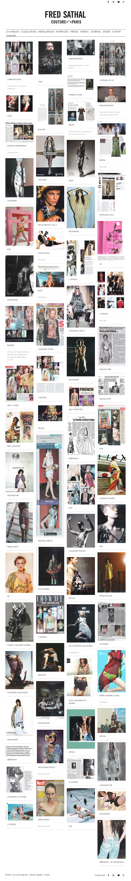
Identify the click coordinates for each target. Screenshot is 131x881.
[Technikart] (81, 207)
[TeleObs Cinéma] (50, 486)
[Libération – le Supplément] (111, 839)
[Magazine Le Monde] (19, 780)
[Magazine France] (81, 531)
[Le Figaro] (111, 621)
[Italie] (81, 158)
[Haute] (81, 111)
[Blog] (50, 276)
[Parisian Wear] (81, 82)
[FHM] (111, 425)
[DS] (111, 241)
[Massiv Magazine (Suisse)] (19, 622)
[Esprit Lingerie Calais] (111, 671)
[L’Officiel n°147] (111, 58)
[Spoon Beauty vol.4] (50, 204)
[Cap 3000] (50, 156)
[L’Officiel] (111, 290)
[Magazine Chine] (50, 324)
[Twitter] (119, 2)
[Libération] (81, 435)
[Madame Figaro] (111, 475)
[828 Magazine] (19, 427)
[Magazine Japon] (81, 307)
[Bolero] (19, 324)
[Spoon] (50, 414)
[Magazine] (19, 177)
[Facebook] (108, 2)
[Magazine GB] (111, 762)
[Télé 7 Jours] (19, 384)
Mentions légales (35, 875)
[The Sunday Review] (50, 746)
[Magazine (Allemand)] (19, 670)
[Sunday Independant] (19, 132)
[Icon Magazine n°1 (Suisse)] (81, 677)
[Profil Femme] (111, 572)
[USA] (111, 523)
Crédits (47, 875)
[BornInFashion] (81, 47)
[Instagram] (113, 2)
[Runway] (50, 107)
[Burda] (111, 139)
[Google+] (124, 2)
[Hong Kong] (50, 240)
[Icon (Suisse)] (50, 566)
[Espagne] (50, 657)
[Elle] (19, 226)
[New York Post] (81, 396)
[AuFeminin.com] (111, 192)
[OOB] (50, 59)
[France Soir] (111, 346)
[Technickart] (19, 472)
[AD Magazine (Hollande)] (81, 623)
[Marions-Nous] (19, 58)
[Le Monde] (81, 768)
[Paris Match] (19, 522)
